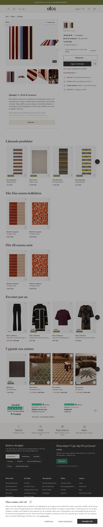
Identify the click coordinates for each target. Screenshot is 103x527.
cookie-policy (44, 516)
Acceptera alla (87, 521)
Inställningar (48, 521)
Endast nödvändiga (65, 521)
